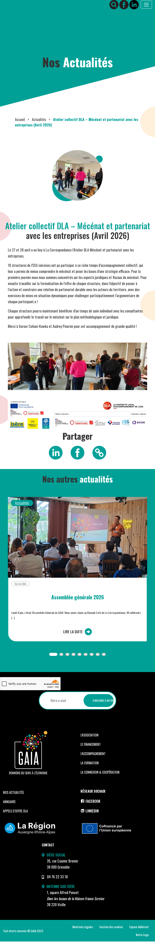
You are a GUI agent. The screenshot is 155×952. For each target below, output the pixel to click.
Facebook (93, 801)
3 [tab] (67, 654)
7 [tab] (92, 654)
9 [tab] (104, 654)
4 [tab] (73, 654)
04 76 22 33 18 (57, 876)
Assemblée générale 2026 (77, 597)
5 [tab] (80, 654)
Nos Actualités (13, 792)
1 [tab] (53, 654)
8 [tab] (98, 654)
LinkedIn (92, 810)
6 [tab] (86, 654)
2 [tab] (61, 654)
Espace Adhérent (139, 927)
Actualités (39, 119)
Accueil (20, 119)
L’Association (89, 735)
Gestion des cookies (111, 927)
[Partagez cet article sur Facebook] (77, 452)
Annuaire (9, 801)
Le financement (91, 744)
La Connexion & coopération (100, 772)
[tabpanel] (77, 572)
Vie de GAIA (20, 584)
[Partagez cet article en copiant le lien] (99, 452)
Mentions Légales (82, 927)
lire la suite (73, 631)
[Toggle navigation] (146, 5)
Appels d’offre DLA (15, 811)
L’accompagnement (93, 753)
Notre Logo (142, 934)
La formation (90, 763)
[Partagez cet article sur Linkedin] (56, 452)
